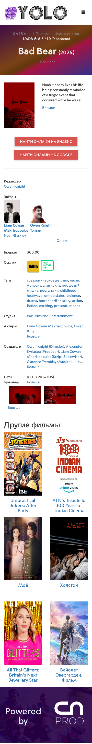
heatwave (34, 296)
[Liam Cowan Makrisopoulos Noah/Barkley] (17, 242)
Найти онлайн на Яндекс (46, 142)
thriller (55, 301)
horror (44, 301)
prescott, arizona (67, 306)
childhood (68, 290)
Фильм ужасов (67, 34)
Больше (48, 108)
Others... (63, 241)
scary (66, 301)
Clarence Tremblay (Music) (48, 362)
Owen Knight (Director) (45, 346)
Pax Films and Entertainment (50, 316)
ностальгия (49, 290)
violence (73, 296)
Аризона (34, 285)
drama (32, 301)
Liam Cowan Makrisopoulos (49, 326)
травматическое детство (47, 280)
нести (74, 280)
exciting (45, 306)
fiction (32, 306)
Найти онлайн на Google (46, 155)
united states (54, 296)
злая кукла (51, 285)
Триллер (43, 34)
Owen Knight (14, 186)
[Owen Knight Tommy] (43, 242)
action (77, 301)
